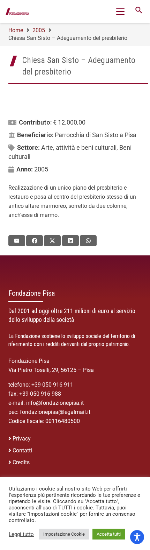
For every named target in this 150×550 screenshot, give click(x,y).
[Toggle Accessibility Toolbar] (137, 537)
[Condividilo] (34, 240)
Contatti (22, 450)
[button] (120, 11)
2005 (41, 169)
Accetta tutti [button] (109, 534)
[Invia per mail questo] (16, 240)
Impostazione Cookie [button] (64, 534)
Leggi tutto (21, 534)
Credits (21, 462)
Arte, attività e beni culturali (79, 147)
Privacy (22, 438)
